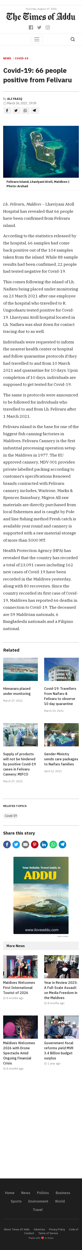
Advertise (39, 1229)
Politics (43, 1193)
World (60, 1201)
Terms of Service (48, 1233)
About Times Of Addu (17, 1229)
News (7, 58)
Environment (38, 1201)
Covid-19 (21, 58)
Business (63, 1193)
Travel (38, 1210)
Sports (16, 1201)
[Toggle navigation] (37, 39)
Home (10, 1193)
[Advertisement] (41, 1127)
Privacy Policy (57, 1229)
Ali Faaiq (14, 99)
